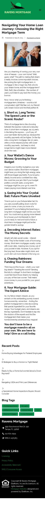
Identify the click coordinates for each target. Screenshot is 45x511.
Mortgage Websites (19, 489)
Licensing (6, 456)
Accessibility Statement (11, 465)
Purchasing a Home (33, 38)
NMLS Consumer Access (12, 469)
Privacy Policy (7, 461)
